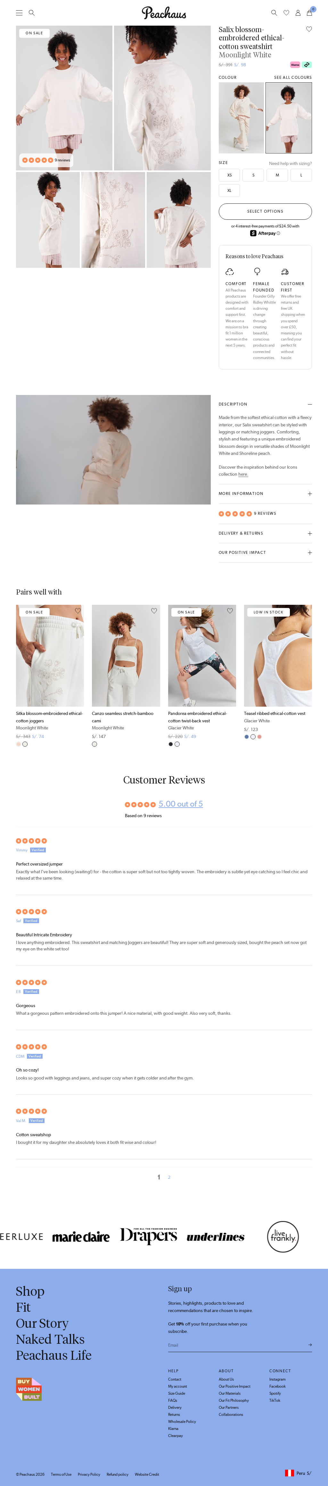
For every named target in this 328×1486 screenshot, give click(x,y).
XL (229, 190)
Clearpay (175, 1435)
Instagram (277, 1379)
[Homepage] (164, 12)
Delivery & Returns (241, 533)
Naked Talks (50, 1339)
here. (243, 474)
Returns (174, 1414)
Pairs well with (39, 592)
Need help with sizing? (290, 163)
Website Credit (147, 1474)
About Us (226, 1379)
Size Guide (176, 1393)
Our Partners (229, 1407)
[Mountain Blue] (247, 737)
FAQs (172, 1400)
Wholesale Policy (182, 1421)
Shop (30, 1291)
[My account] (298, 13)
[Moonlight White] (289, 117)
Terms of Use (61, 1474)
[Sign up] (310, 1345)
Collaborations (231, 1414)
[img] (164, 841)
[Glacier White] (177, 744)
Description (233, 404)
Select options (265, 211)
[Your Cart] (309, 13)
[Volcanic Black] (171, 744)
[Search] (32, 13)
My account (177, 1386)
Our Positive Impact (242, 552)
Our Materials (230, 1393)
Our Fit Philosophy (234, 1400)
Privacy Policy (89, 1474)
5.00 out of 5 (181, 804)
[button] (37, 160)
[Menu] (19, 12)
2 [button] (169, 1177)
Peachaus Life (54, 1355)
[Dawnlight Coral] (259, 737)
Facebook (277, 1386)
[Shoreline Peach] (241, 117)
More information (241, 493)
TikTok (274, 1400)
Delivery (175, 1407)
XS (229, 175)
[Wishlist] (286, 13)
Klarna (173, 1428)
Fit (23, 1307)
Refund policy (117, 1474)
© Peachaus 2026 (30, 1474)
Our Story (42, 1323)
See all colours (293, 77)
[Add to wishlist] (309, 29)
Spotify (275, 1393)
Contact (174, 1379)
